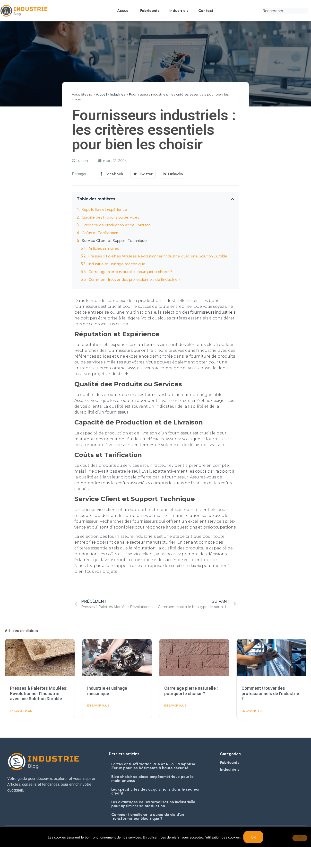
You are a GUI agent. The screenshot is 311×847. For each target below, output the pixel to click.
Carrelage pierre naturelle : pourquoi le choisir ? (130, 271)
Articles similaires (103, 248)
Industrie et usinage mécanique (116, 264)
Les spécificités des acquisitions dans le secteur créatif (155, 791)
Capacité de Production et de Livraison (116, 225)
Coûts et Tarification (100, 232)
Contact (206, 10)
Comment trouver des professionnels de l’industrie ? (134, 279)
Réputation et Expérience (104, 209)
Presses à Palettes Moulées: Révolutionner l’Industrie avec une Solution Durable (157, 256)
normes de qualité (184, 400)
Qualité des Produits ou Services (110, 217)
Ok (253, 837)
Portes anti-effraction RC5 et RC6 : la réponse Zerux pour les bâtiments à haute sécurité (153, 766)
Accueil (123, 10)
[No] (299, 838)
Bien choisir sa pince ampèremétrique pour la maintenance (152, 778)
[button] (232, 199)
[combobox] (286, 11)
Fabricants (150, 10)
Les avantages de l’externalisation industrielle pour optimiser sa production (153, 804)
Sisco (131, 368)
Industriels (179, 10)
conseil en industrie (185, 565)
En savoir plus (21, 711)
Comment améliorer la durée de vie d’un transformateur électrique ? (147, 816)
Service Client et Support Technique (114, 240)
